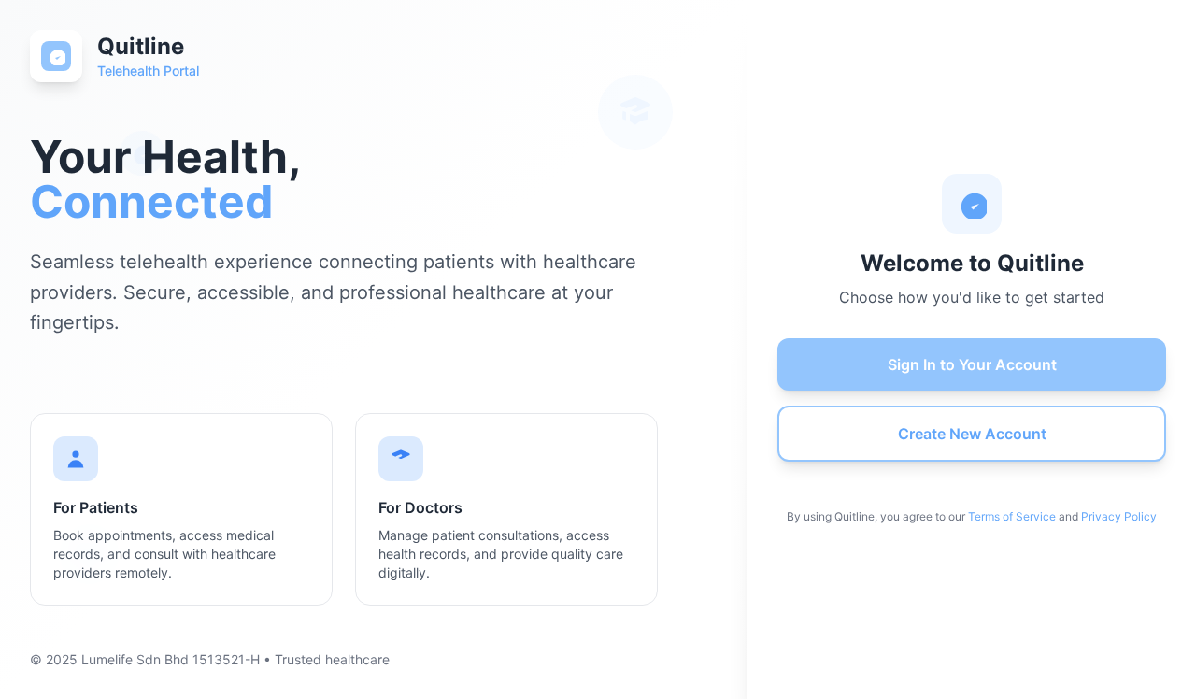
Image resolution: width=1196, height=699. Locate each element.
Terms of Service (1012, 516)
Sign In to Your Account (972, 364)
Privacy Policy (1119, 516)
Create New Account (972, 433)
